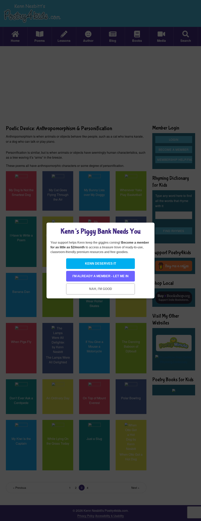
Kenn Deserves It (100, 263)
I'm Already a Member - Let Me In (100, 276)
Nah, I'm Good (100, 289)
